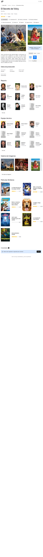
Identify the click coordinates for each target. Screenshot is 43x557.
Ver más (3, 112)
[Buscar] (39, 1)
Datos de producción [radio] (7, 22)
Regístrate (31, 47)
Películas (13, 5)
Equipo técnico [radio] (29, 22)
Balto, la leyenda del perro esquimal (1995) (37, 188)
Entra (35, 47)
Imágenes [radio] (37, 22)
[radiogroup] (21, 20)
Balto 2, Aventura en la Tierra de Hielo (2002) (16, 203)
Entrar (39, 251)
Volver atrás (4, 5)
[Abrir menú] (41, 1)
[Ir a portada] (2, 1)
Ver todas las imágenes (6, 174)
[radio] (31, 53)
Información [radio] (5, 19)
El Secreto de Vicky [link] (20, 5)
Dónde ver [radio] (16, 22)
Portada (9, 5)
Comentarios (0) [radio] (13, 19)
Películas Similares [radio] (33, 19)
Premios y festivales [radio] (23, 19)
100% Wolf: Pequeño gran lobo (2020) (16, 219)
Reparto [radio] (22, 22)
